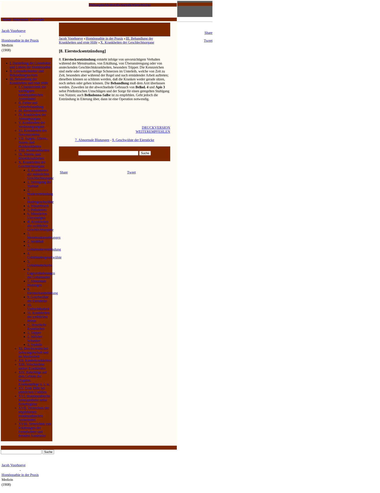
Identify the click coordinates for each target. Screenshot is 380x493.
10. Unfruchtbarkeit (38, 307)
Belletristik (124, 5)
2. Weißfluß (35, 241)
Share (208, 33)
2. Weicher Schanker (34, 338)
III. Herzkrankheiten (32, 111)
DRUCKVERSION (156, 127)
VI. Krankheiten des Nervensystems (32, 132)
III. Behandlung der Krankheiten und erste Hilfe (29, 81)
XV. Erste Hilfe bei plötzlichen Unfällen (32, 390)
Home (7, 19)
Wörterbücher (141, 5)
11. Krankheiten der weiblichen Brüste (38, 317)
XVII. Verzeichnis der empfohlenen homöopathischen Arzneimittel (33, 414)
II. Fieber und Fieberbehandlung (31, 105)
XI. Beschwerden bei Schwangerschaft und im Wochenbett (33, 352)
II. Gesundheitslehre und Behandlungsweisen (27, 73)
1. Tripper (34, 332)
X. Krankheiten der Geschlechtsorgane (31, 164)
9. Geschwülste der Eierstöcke (38, 299)
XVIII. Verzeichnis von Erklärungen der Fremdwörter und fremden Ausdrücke (34, 430)
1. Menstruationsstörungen (43, 235)
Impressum (20, 19)
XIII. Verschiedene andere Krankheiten (32, 366)
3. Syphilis (34, 344)
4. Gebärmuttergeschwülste (44, 255)
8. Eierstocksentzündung (42, 291)
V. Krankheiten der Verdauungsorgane (31, 124)
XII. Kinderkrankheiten (34, 360)
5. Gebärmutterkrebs (39, 263)
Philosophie (97, 5)
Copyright (37, 19)
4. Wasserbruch (38, 206)
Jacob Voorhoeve (14, 31)
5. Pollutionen (37, 210)
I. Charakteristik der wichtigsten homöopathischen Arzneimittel (32, 93)
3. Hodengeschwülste (40, 200)
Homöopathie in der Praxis (20, 40)
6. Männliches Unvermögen (37, 216)
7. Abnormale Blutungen (36, 283)
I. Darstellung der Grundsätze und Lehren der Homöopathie (30, 65)
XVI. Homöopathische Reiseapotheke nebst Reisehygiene (34, 400)
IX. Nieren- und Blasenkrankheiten (31, 156)
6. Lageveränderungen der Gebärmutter (41, 273)
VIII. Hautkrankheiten (33, 150)
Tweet (208, 40)
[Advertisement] (114, 29)
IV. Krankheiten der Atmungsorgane (32, 116)
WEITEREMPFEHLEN (153, 131)
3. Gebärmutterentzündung (44, 247)
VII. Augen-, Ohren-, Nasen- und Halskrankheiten (33, 142)
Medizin (111, 5)
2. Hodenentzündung (40, 192)
